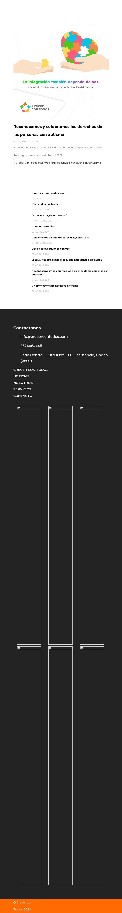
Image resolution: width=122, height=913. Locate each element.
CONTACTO (22, 396)
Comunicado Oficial (44, 226)
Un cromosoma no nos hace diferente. (55, 285)
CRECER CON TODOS (30, 370)
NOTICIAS (21, 376)
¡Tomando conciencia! (45, 204)
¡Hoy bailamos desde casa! (48, 193)
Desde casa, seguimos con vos (51, 248)
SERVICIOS (22, 389)
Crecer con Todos (27, 141)
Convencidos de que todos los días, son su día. (60, 237)
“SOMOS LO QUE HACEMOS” (49, 215)
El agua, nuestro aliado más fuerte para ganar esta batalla (67, 259)
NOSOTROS (23, 383)
